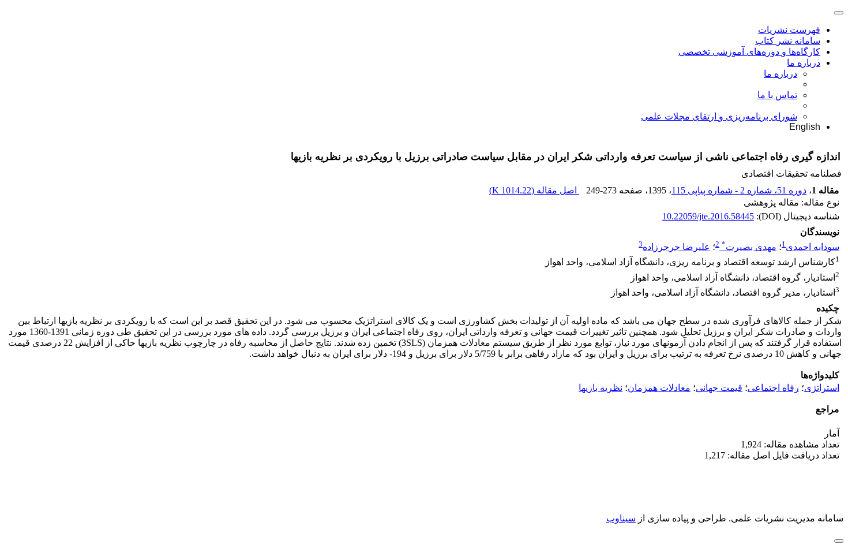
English (804, 127)
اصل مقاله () (534, 190)
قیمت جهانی (719, 388)
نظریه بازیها (600, 388)
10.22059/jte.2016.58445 (708, 216)
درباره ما (803, 63)
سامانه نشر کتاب (787, 41)
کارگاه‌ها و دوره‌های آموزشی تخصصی (749, 52)
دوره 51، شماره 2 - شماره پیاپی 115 (738, 190)
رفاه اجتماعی (773, 388)
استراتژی (821, 388)
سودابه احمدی (812, 247)
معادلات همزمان (659, 388)
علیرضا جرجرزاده (676, 247)
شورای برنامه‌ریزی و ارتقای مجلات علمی (719, 116)
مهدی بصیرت (749, 247)
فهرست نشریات (789, 30)
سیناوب (621, 518)
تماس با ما (777, 95)
